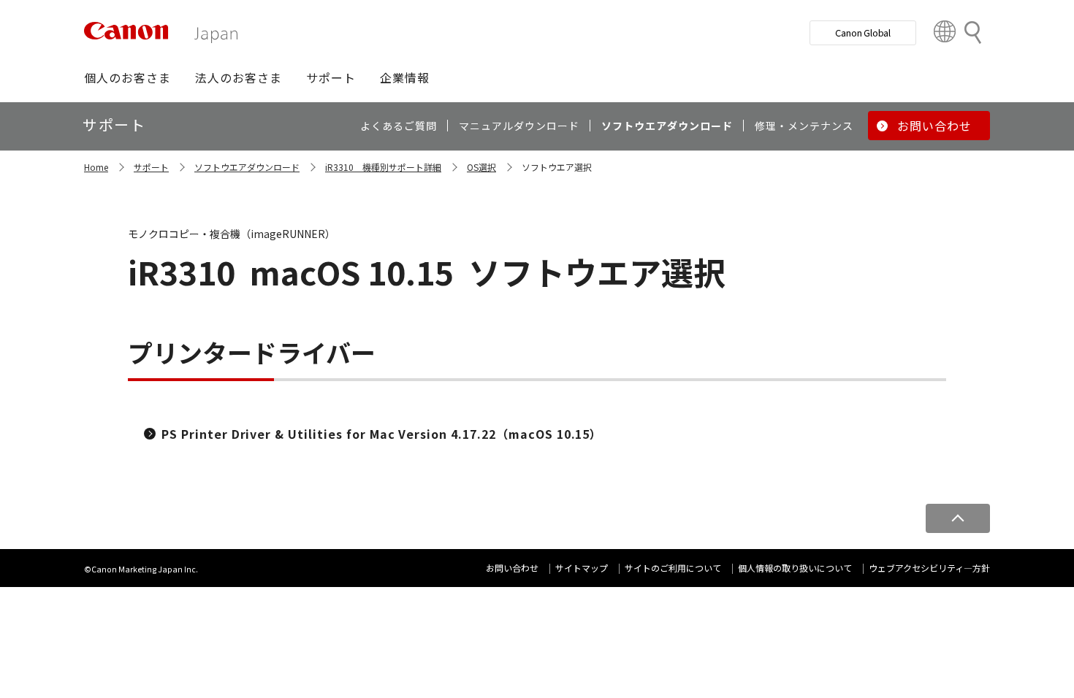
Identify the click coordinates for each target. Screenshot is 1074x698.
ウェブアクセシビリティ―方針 (929, 567)
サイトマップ (581, 567)
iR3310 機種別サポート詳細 (383, 167)
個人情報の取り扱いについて (795, 567)
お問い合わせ (512, 567)
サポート (151, 167)
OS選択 (481, 167)
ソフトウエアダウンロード (247, 167)
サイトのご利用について (673, 567)
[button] (127, 77)
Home (96, 167)
